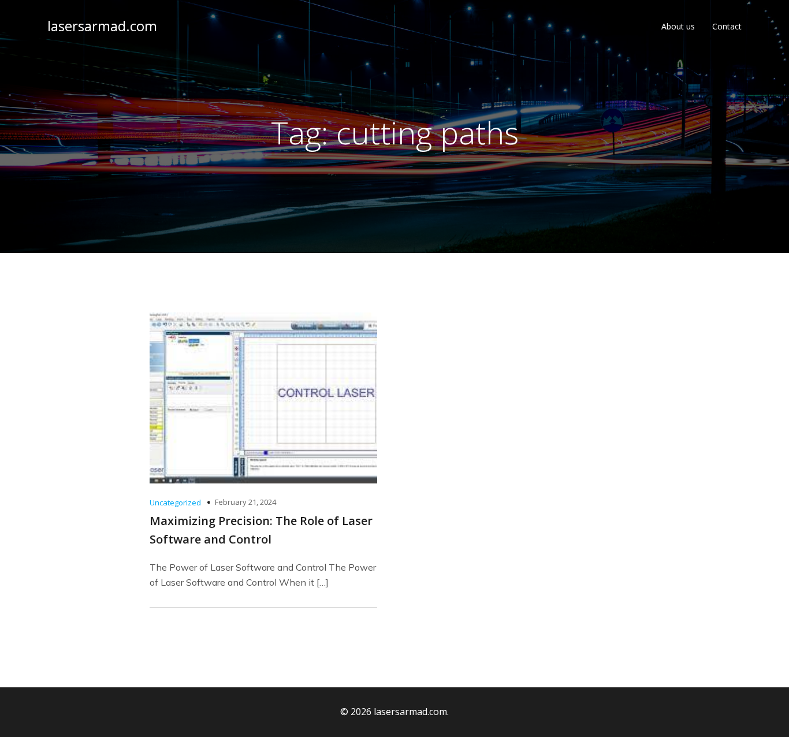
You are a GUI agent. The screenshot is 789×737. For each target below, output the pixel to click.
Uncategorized (175, 502)
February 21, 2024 (245, 502)
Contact (727, 26)
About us (678, 26)
